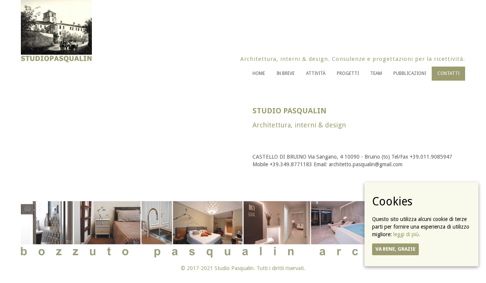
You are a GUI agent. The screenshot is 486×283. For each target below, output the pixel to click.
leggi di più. (406, 234)
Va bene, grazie (395, 249)
